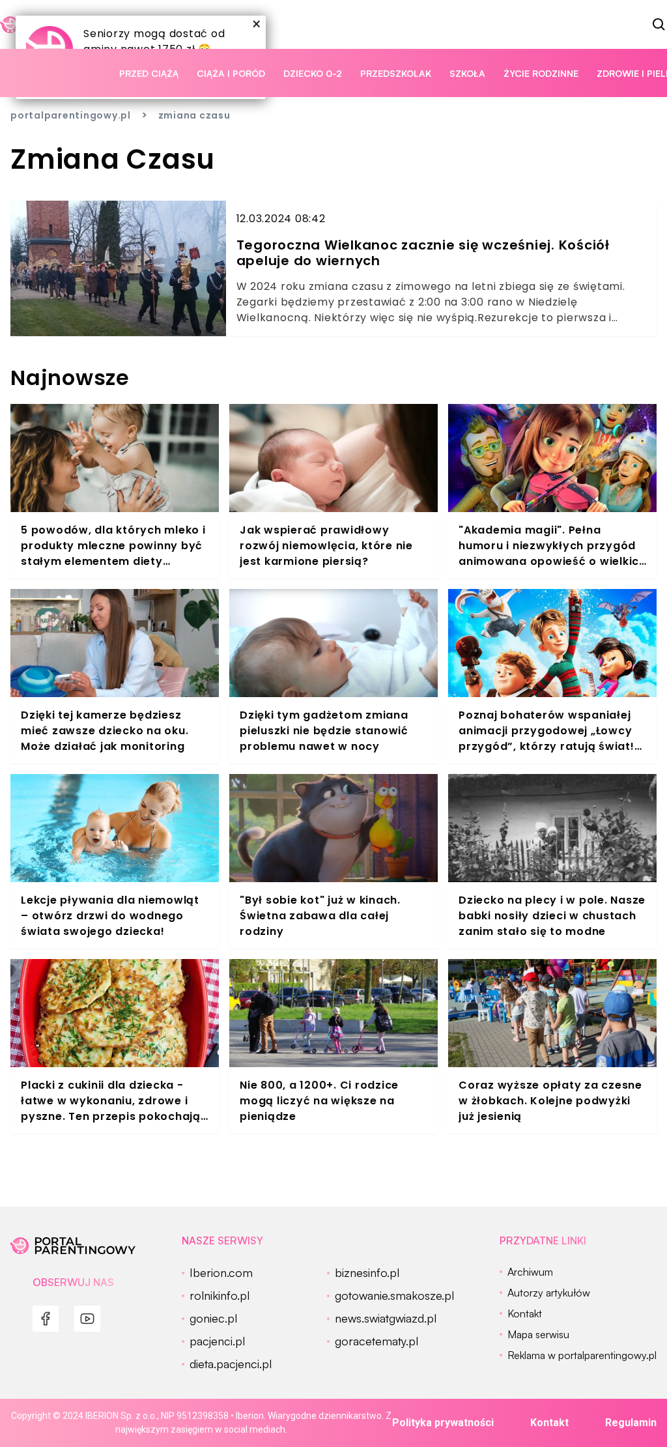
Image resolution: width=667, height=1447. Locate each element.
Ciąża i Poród (231, 73)
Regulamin (631, 1422)
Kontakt (549, 1422)
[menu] (46, 1319)
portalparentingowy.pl (70, 115)
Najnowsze (70, 377)
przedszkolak (395, 73)
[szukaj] (659, 25)
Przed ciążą (148, 73)
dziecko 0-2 (312, 73)
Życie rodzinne (541, 73)
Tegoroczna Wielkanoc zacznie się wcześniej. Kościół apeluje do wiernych (423, 252)
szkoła (467, 73)
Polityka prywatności (443, 1422)
